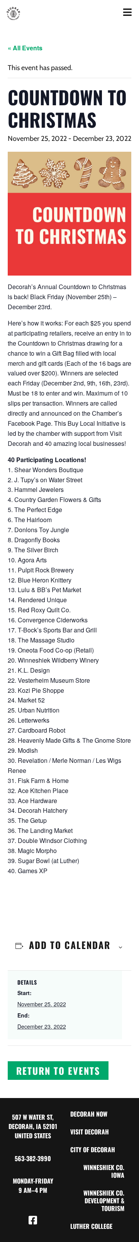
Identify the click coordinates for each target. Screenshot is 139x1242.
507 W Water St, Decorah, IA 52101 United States (32, 1126)
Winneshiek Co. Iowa (103, 1171)
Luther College (91, 1226)
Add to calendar (69, 945)
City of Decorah (92, 1149)
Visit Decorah (89, 1131)
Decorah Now (88, 1114)
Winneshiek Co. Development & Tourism (103, 1200)
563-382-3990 (33, 1158)
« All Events (25, 47)
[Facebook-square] (32, 1220)
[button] (58, 1070)
